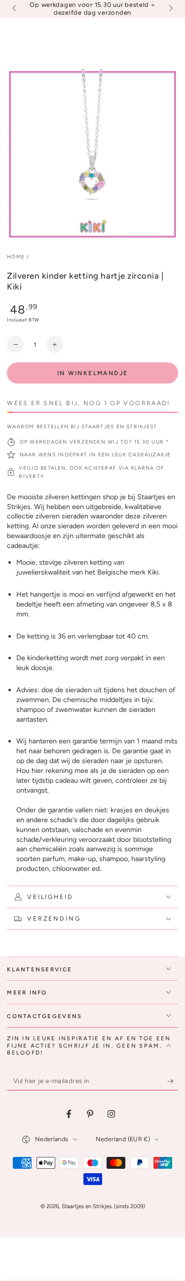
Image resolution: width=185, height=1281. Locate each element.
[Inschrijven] (172, 1081)
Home (16, 257)
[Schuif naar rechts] (170, 9)
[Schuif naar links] (15, 9)
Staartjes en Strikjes (86, 1206)
